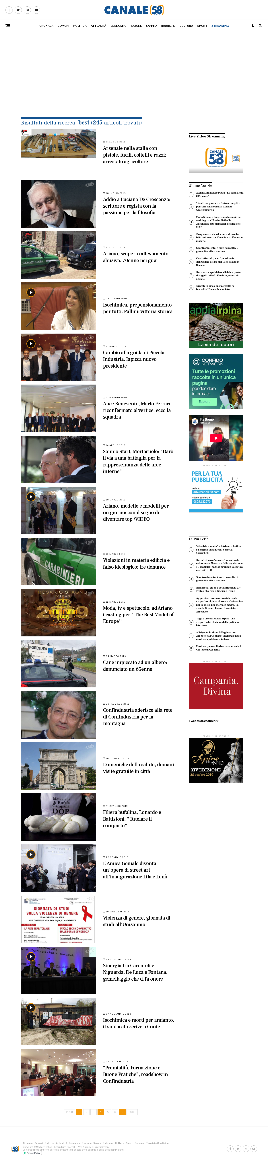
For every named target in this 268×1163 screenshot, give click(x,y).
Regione (136, 25)
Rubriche (168, 25)
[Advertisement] (134, 82)
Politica (80, 25)
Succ (132, 1112)
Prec (69, 1112)
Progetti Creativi (101, 1147)
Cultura (186, 25)
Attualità (98, 25)
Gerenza (139, 1143)
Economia (118, 25)
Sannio (151, 25)
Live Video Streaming (207, 136)
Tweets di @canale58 (204, 721)
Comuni (63, 25)
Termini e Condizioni (157, 1143)
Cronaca (46, 25)
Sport (202, 25)
